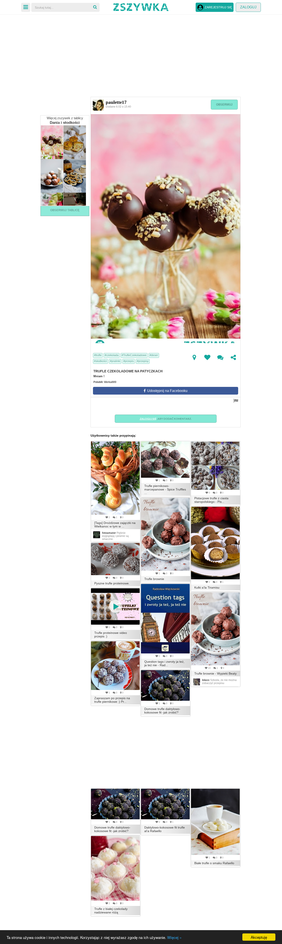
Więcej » (174, 937)
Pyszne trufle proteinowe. (112, 583)
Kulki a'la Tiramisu (206, 587)
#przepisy (142, 361)
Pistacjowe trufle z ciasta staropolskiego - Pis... (211, 499)
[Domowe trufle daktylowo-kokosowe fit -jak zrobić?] (165, 685)
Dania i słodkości (65, 123)
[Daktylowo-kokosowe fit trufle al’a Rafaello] (165, 804)
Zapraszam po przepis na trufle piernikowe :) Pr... (112, 699)
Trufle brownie (154, 579)
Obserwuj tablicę (65, 210)
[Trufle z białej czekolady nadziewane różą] (115, 868)
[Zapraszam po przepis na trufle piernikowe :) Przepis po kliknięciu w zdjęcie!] (115, 665)
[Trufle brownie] (165, 534)
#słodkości (100, 361)
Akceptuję (259, 937)
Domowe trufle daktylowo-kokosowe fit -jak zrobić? (162, 710)
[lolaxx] (196, 681)
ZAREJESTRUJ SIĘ (218, 7)
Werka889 (110, 382)
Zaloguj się (148, 418)
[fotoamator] (96, 534)
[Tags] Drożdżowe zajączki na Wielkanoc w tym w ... (114, 524)
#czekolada (112, 355)
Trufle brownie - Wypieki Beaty (215, 673)
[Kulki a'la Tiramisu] (215, 543)
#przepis (128, 361)
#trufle (98, 355)
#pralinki (115, 361)
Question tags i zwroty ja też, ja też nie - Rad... (164, 663)
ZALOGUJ (248, 7)
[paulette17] (98, 104)
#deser (154, 355)
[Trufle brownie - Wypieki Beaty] (215, 629)
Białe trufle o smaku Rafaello (214, 863)
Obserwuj (224, 104)
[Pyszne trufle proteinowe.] (115, 559)
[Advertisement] (141, 48)
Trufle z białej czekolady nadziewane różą (111, 910)
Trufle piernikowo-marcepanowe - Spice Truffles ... (165, 489)
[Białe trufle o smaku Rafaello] (215, 822)
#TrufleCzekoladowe (134, 355)
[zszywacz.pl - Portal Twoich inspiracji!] (141, 6)
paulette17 (116, 102)
